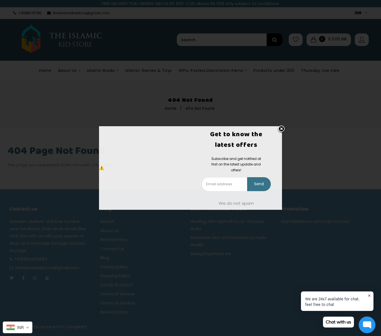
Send (259, 184)
